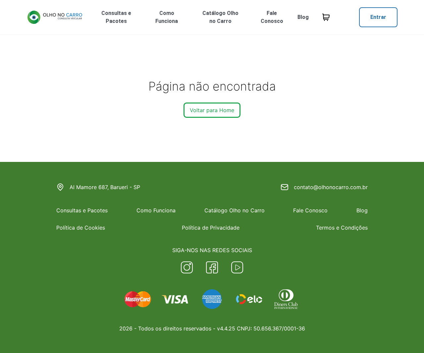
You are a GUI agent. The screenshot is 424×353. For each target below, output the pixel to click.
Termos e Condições (342, 227)
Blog (303, 17)
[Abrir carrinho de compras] (326, 17)
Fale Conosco (272, 17)
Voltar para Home (212, 110)
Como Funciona (166, 17)
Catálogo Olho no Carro (220, 17)
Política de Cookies (80, 227)
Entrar (378, 17)
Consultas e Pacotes (116, 17)
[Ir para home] (54, 17)
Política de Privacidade (210, 227)
